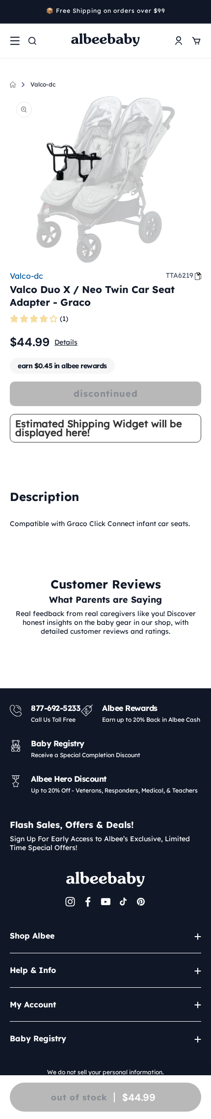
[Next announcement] (198, 12)
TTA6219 (179, 275)
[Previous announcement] (13, 12)
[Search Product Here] (32, 41)
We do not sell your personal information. (105, 1072)
